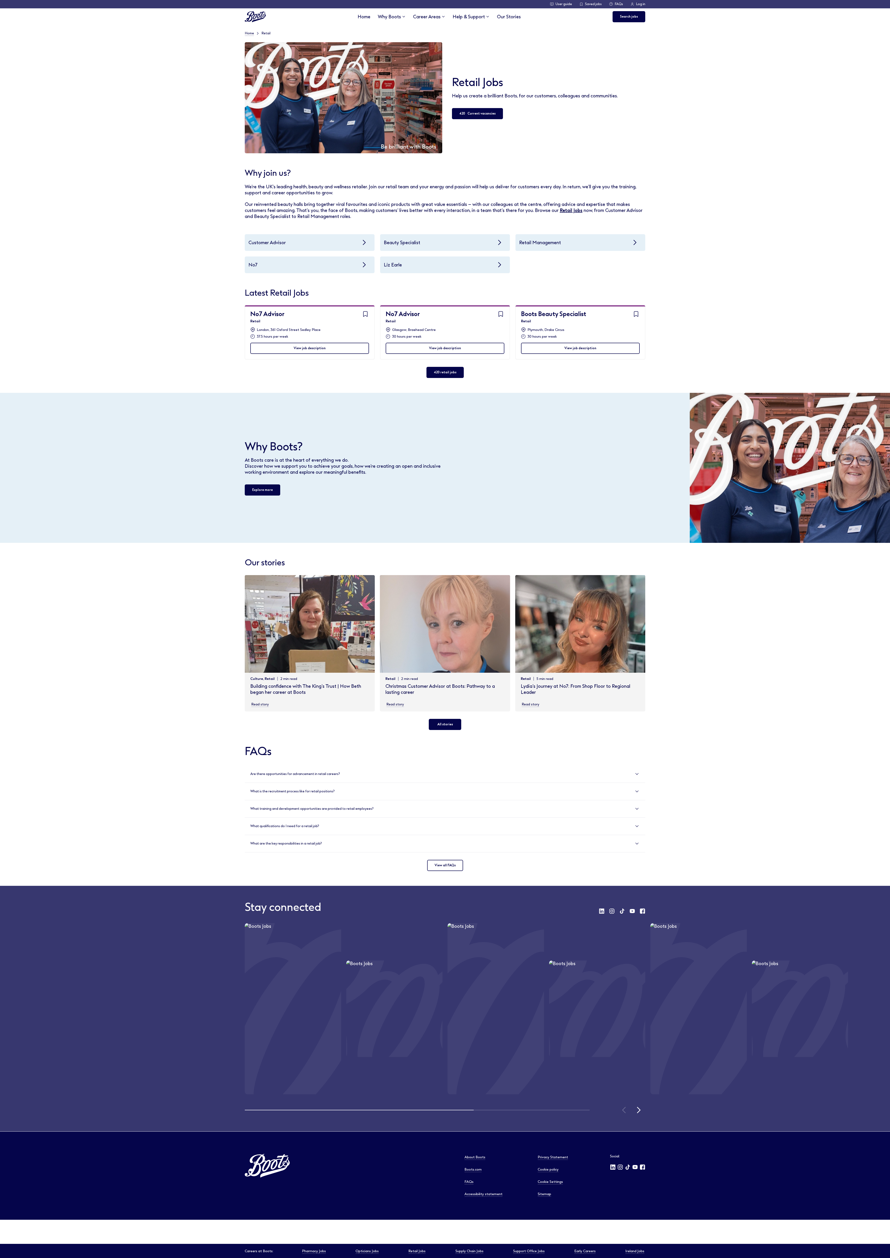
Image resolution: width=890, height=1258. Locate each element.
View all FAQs (445, 865)
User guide (564, 4)
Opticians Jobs (367, 1251)
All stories (445, 724)
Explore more (262, 490)
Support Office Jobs (529, 1251)
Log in (640, 4)
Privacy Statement (553, 1157)
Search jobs (629, 17)
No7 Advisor (267, 314)
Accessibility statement (483, 1194)
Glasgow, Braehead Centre (414, 330)
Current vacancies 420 (477, 113)
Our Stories (509, 16)
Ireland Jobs (634, 1251)
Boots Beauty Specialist (553, 314)
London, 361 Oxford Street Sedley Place (289, 330)
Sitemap (544, 1194)
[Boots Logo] (255, 16)
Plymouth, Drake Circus (546, 330)
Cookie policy (548, 1169)
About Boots (474, 1157)
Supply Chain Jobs (469, 1251)
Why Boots (389, 16)
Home (364, 16)
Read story (260, 704)
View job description (310, 348)
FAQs (619, 4)
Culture (256, 679)
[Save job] (365, 314)
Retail (255, 321)
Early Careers (585, 1251)
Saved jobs (593, 4)
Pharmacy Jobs (314, 1251)
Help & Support (469, 16)
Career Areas (427, 16)
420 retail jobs (445, 372)
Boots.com (473, 1169)
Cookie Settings (550, 1182)
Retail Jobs (571, 210)
